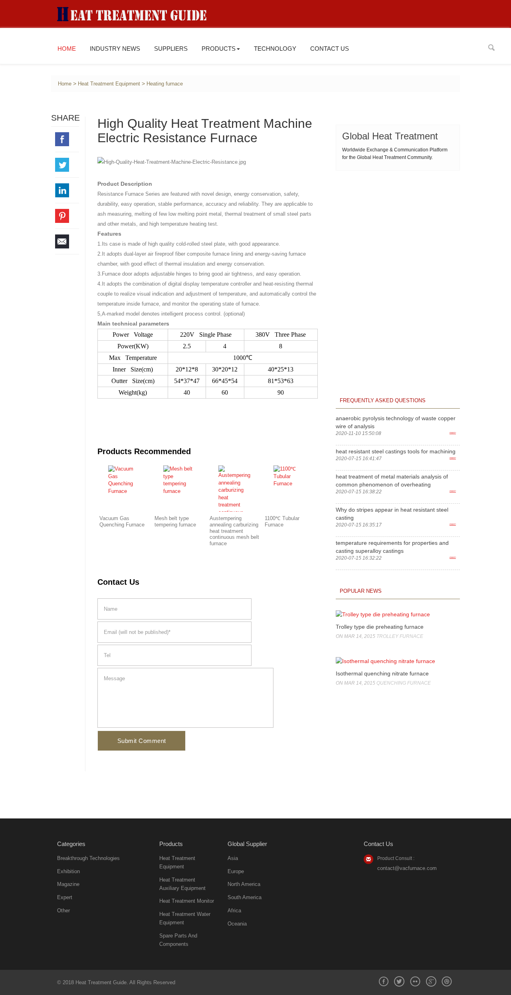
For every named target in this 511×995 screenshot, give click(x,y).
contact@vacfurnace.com (407, 868)
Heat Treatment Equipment (109, 84)
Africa (234, 911)
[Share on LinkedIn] (67, 190)
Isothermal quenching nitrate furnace (382, 673)
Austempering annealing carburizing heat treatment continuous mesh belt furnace (234, 531)
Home (66, 48)
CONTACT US (329, 48)
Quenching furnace (403, 683)
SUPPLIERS (171, 48)
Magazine (68, 884)
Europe (236, 871)
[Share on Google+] (431, 981)
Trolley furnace (399, 636)
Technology (275, 48)
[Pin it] (67, 216)
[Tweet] (67, 165)
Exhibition (68, 871)
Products (219, 48)
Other (63, 911)
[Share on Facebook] (67, 139)
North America (244, 884)
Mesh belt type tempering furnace (175, 522)
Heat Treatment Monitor (186, 901)
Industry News (115, 48)
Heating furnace (165, 84)
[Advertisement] (398, 228)
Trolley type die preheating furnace (380, 627)
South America (244, 897)
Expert (64, 897)
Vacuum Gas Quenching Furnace (122, 522)
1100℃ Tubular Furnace (282, 522)
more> (453, 432)
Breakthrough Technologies (88, 858)
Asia (233, 858)
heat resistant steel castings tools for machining (396, 451)
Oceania (237, 924)
